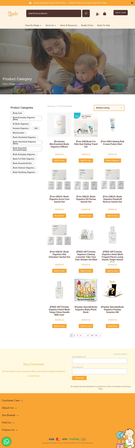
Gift (36, 128)
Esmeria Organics (21, 128)
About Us (49, 25)
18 (92, 335)
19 (96, 335)
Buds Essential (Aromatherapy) (20, 149)
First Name (77, 367)
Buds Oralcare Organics (23, 168)
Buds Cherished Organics (24, 137)
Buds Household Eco (22, 163)
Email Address (79, 357)
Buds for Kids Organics (23, 159)
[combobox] (53, 13)
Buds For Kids (103, 25)
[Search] (86, 13)
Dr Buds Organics (21, 124)
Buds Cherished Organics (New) (24, 143)
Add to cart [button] (59, 160)
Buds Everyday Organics (24, 154)
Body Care (17, 113)
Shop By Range (32, 25)
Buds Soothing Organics (24, 172)
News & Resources (68, 25)
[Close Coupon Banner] (132, 2)
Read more (59, 216)
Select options (112, 160)
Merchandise (18, 133)
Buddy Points (87, 25)
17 (88, 335)
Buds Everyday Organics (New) (24, 118)
